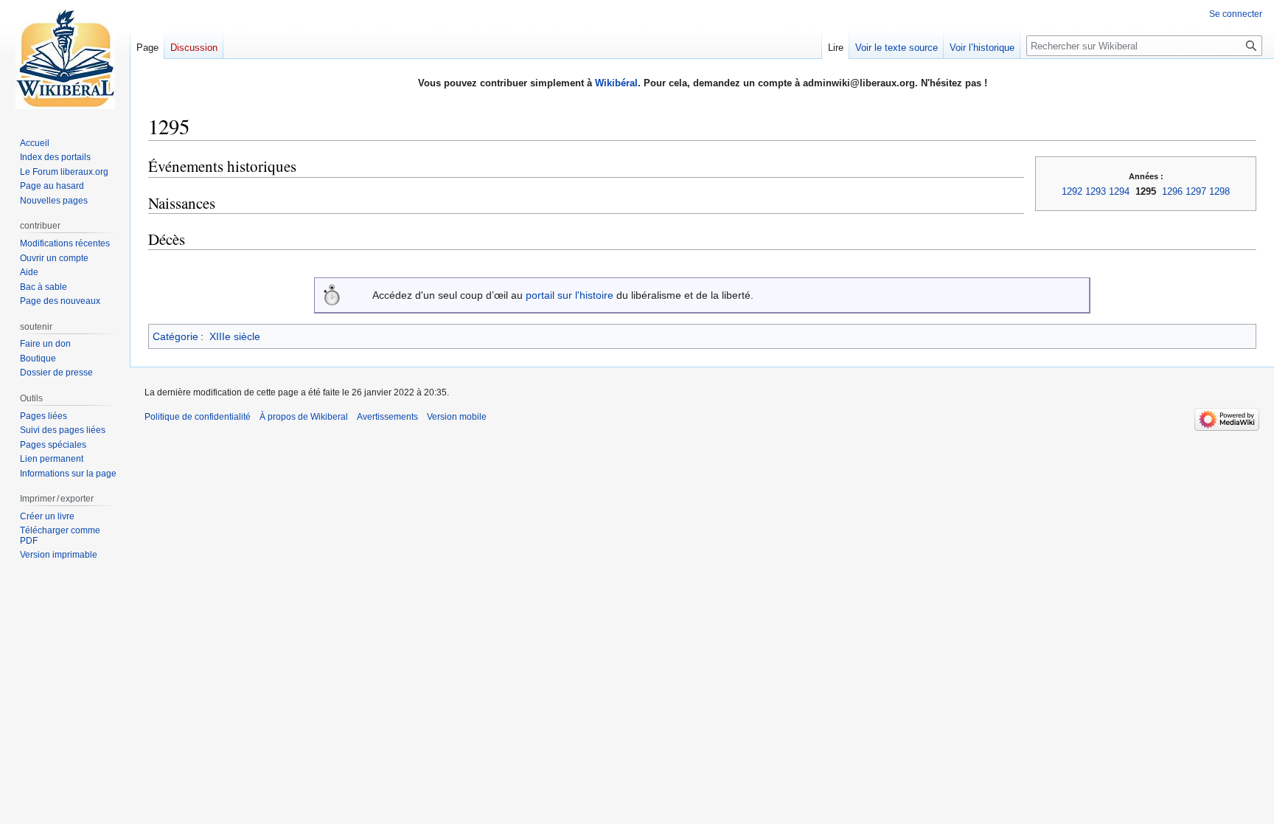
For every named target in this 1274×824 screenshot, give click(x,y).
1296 (1172, 191)
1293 (1095, 191)
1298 (1219, 191)
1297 (1196, 191)
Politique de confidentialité (198, 417)
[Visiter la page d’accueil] (65, 59)
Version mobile (457, 417)
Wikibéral (616, 83)
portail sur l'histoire (569, 295)
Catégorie (175, 336)
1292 (1072, 191)
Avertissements (387, 417)
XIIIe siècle (234, 336)
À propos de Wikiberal (304, 417)
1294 (1119, 191)
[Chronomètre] (332, 294)
